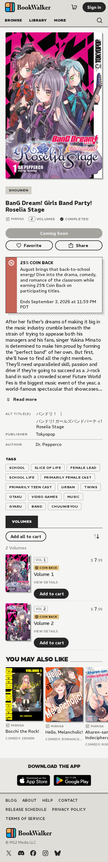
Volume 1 (44, 574)
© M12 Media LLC (21, 842)
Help (47, 800)
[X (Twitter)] (9, 853)
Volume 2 (44, 623)
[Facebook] (33, 853)
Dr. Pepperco (48, 444)
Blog (11, 800)
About (29, 800)
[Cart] (74, 7)
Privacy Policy (69, 809)
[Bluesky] (57, 853)
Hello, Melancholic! (64, 732)
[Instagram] (45, 853)
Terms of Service (25, 819)
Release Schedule (26, 809)
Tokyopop (45, 434)
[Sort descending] (96, 536)
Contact (68, 800)
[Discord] (21, 853)
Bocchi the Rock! (22, 731)
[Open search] (100, 20)
